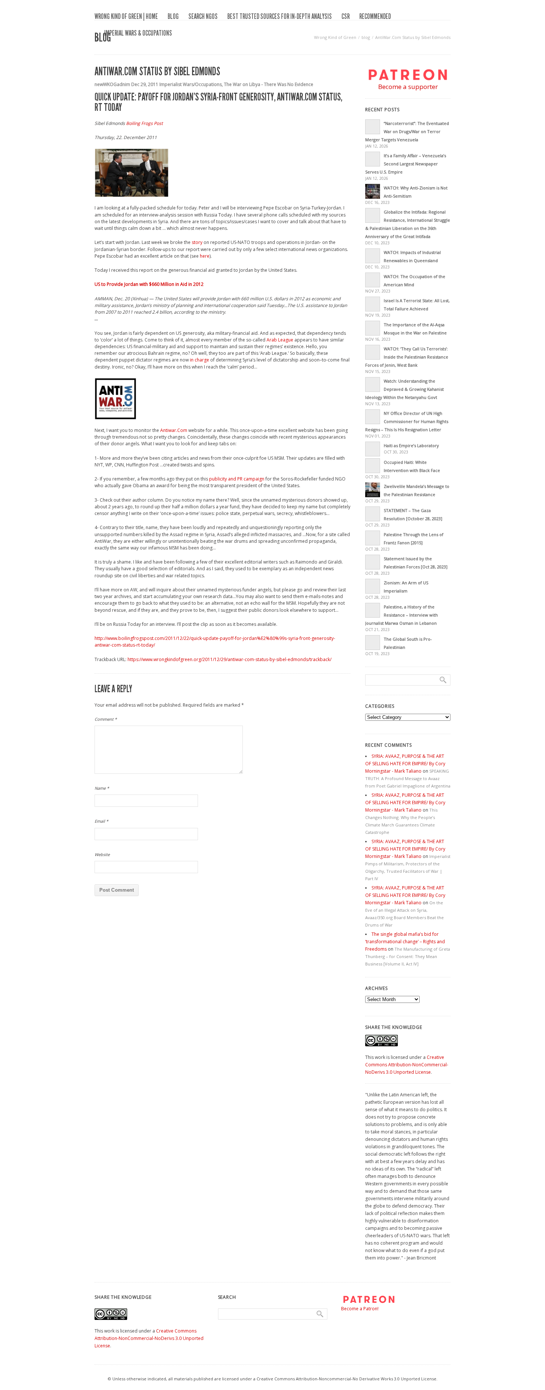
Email (101, 821)
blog (173, 16)
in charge (199, 360)
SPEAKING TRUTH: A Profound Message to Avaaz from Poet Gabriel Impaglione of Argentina (407, 778)
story (197, 242)
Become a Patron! (360, 1308)
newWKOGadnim (112, 84)
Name (102, 788)
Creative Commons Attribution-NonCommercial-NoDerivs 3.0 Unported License (406, 1064)
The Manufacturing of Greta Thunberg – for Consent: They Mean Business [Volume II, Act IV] (407, 956)
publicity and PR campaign (236, 479)
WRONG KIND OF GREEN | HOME (126, 16)
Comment (106, 719)
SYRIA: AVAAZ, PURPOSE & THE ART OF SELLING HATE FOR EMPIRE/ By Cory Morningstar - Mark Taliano (405, 763)
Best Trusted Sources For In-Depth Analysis (279, 16)
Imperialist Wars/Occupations (190, 84)
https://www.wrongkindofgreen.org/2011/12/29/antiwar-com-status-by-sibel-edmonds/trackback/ (229, 659)
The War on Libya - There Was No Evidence (268, 84)
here (204, 256)
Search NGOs (203, 16)
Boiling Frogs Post (144, 123)
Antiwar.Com (173, 430)
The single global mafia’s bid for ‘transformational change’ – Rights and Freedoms (405, 941)
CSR (345, 16)
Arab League (280, 340)
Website (102, 854)
